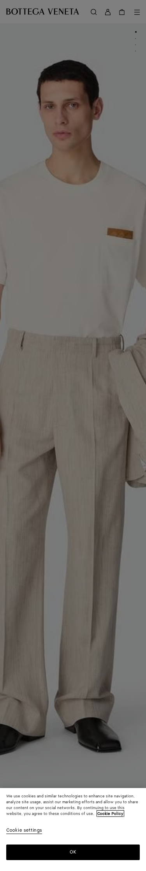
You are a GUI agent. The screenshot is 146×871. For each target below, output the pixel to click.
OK (73, 852)
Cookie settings (24, 831)
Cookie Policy (110, 813)
